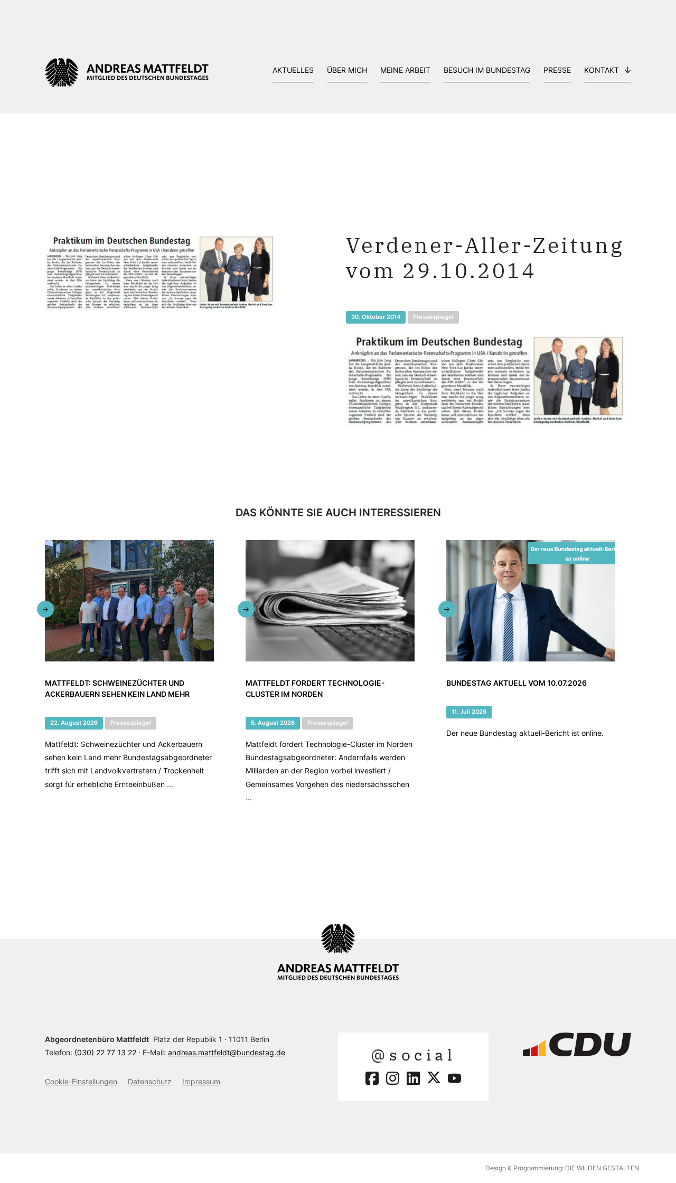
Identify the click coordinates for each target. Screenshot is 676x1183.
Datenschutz (150, 1081)
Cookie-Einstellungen (81, 1081)
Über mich (347, 69)
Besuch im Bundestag (487, 69)
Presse (557, 69)
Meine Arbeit (405, 69)
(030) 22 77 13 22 (105, 1052)
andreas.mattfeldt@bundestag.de (226, 1052)
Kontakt (601, 69)
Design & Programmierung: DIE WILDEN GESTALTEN (562, 1168)
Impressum (201, 1081)
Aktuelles (293, 69)
